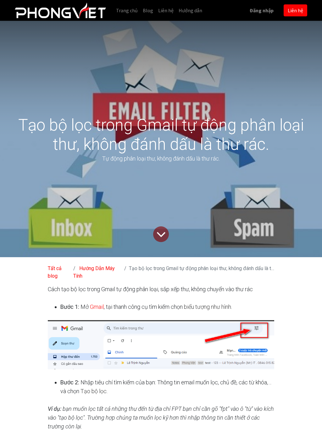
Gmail (97, 306)
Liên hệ (295, 10)
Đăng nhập (262, 10)
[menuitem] (127, 10)
